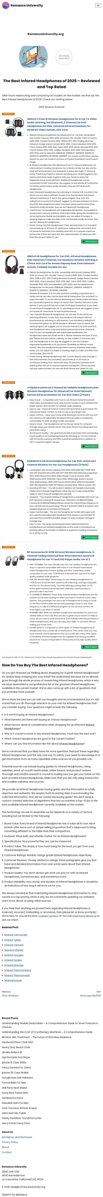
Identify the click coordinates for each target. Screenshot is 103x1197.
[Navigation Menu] (98, 5)
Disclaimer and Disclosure (17, 1137)
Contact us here (48, 916)
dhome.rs (21, 1194)
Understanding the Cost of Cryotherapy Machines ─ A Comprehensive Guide (47, 1032)
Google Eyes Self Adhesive (17, 1077)
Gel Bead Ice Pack (12, 1098)
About (5, 1147)
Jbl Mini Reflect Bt (12, 1052)
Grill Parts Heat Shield (14, 1088)
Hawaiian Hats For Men (15, 1103)
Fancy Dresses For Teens (16, 1067)
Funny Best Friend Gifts (15, 1093)
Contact (7, 1152)
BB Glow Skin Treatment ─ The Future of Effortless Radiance (36, 1037)
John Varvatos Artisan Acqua (19, 1108)
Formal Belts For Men (14, 1082)
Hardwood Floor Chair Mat (17, 1042)
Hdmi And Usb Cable (14, 1113)
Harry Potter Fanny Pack (16, 1123)
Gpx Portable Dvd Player (16, 1057)
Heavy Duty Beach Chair (16, 1047)
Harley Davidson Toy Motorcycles (21, 1118)
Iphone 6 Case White (14, 1062)
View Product (91, 241)
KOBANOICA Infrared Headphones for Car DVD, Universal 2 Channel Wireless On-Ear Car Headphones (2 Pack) (61, 462)
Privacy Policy (10, 1142)
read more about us (84, 916)
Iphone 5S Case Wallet (15, 1072)
